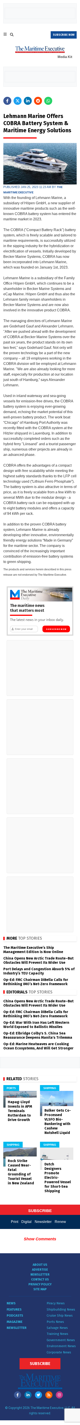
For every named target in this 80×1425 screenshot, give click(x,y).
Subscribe (40, 1363)
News (11, 1303)
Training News (57, 1334)
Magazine (14, 1322)
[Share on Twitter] (18, 101)
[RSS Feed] (48, 1394)
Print (14, 1222)
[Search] (12, 35)
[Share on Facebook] (7, 101)
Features (14, 1309)
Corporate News (59, 1352)
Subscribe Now (56, 629)
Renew (60, 1222)
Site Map (40, 1289)
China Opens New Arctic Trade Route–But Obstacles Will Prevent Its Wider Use (38, 960)
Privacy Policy (40, 1284)
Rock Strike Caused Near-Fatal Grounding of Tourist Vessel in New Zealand (21, 1172)
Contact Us (40, 1279)
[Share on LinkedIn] (28, 101)
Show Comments (40, 1239)
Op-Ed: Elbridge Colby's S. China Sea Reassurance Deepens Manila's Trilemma (37, 1035)
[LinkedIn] (28, 1394)
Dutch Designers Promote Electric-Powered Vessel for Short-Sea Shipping (57, 1177)
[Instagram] (59, 1394)
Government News (61, 1340)
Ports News (55, 1322)
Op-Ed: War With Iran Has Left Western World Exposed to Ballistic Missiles (36, 1024)
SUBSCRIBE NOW (63, 34)
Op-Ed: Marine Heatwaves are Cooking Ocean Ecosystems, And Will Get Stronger (38, 1046)
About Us (40, 1265)
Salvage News (57, 1328)
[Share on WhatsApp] (48, 101)
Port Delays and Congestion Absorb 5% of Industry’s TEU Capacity (38, 971)
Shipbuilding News (61, 1309)
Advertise (40, 1270)
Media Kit (65, 57)
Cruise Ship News (60, 1315)
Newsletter (43, 1222)
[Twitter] (38, 1394)
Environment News (61, 1346)
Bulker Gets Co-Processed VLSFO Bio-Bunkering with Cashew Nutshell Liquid (57, 1121)
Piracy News (56, 1303)
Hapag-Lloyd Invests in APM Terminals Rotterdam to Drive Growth (20, 1111)
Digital (26, 1222)
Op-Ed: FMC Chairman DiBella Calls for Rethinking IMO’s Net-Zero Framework (35, 982)
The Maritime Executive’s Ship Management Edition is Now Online (33, 949)
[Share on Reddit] (38, 101)
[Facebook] (17, 1394)
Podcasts (15, 1315)
